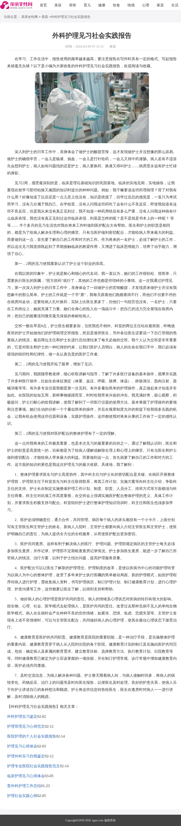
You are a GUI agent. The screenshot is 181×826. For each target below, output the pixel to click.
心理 (145, 5)
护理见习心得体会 (22, 746)
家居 (160, 5)
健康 (101, 5)
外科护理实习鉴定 (22, 716)
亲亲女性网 (29, 17)
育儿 (87, 5)
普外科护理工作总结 (24, 786)
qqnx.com (97, 820)
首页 (43, 5)
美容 (58, 5)
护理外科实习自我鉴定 (26, 756)
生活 (174, 5)
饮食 (116, 5)
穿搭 (72, 5)
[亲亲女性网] (16, 5)
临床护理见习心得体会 (26, 776)
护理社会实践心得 (22, 796)
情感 (131, 5)
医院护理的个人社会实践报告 (31, 736)
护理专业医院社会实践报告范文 (33, 766)
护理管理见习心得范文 (26, 726)
